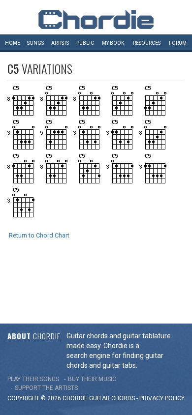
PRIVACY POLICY (162, 398)
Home (12, 43)
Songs (35, 43)
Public (85, 43)
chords (123, 398)
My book (113, 43)
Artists (60, 43)
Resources (146, 43)
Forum (178, 43)
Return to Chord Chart (39, 235)
